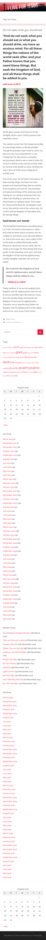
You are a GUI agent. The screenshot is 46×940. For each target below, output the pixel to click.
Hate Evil (6, 667)
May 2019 (7, 567)
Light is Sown (8, 671)
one (32, 363)
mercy (24, 363)
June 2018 (7, 611)
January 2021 (8, 487)
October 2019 (9, 547)
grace (29, 353)
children (10, 347)
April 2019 (7, 571)
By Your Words (9, 663)
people (5, 368)
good (24, 352)
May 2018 (7, 615)
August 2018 (8, 603)
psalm (23, 368)
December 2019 (10, 539)
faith (36, 347)
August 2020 (8, 507)
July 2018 (7, 607)
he (32, 353)
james (22, 357)
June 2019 (7, 563)
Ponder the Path (10, 659)
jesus (27, 357)
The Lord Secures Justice (14, 640)
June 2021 (7, 467)
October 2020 (9, 499)
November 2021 (10, 447)
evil (33, 347)
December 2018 (10, 587)
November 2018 (10, 591)
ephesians (27, 347)
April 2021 (7, 475)
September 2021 (10, 455)
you (16, 375)
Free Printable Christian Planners (17, 633)
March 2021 (8, 479)
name (29, 363)
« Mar (5, 425)
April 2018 (7, 619)
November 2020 (10, 495)
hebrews (11, 357)
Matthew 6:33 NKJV (17, 282)
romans (24, 372)
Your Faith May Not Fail (13, 679)
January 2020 (9, 535)
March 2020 (8, 527)
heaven (5, 357)
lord (6, 362)
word (11, 376)
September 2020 (10, 503)
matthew (18, 363)
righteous (6, 372)
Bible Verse (10, 319)
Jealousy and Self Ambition (15, 652)
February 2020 (9, 531)
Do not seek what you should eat (22, 30)
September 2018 (10, 599)
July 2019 (7, 559)
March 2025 (8, 439)
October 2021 (8, 451)
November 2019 (10, 543)
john (32, 357)
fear (4, 353)
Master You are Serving (13, 648)
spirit (35, 372)
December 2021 (9, 443)
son (31, 372)
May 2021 (7, 471)
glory (13, 353)
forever (8, 353)
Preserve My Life (10, 644)
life (35, 357)
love (12, 362)
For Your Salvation (11, 683)
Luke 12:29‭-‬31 (9, 84)
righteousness (15, 372)
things (40, 372)
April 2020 (7, 523)
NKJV (18, 84)
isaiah (17, 357)
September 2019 (10, 551)
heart (36, 352)
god (19, 352)
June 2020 (7, 515)
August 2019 (8, 555)
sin (29, 372)
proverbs (14, 368)
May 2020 (7, 519)
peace (36, 363)
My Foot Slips (9, 675)
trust (4, 376)
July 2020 (7, 511)
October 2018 (9, 595)
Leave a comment (13, 322)
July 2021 (7, 463)
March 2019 (8, 575)
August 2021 (8, 459)
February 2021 (9, 483)
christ (16, 347)
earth (22, 347)
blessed (5, 347)
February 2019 (9, 579)
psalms (34, 368)
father (40, 347)
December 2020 (10, 491)
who (8, 376)
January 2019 (8, 583)
